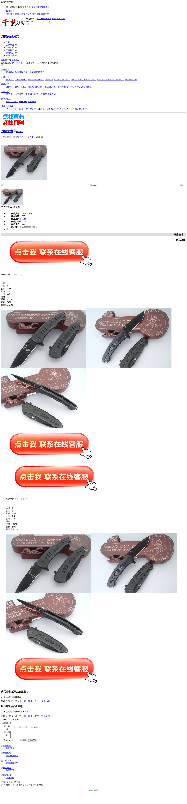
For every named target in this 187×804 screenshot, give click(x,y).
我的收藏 (36, 14)
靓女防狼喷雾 (30, 72)
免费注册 (43, 7)
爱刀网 (17, 782)
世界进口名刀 (7, 99)
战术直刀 (10, 79)
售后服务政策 (12, 755)
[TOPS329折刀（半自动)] (24, 183)
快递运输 (10, 770)
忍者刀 (100, 79)
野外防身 (5, 69)
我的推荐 (45, 14)
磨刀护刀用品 (81, 109)
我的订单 (19, 14)
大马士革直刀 (21, 79)
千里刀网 (14, 785)
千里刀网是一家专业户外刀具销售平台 (18, 137)
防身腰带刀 (35, 109)
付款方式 (10, 55)
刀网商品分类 (10, 36)
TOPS (23, 219)
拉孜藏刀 (43, 94)
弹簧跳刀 (49, 87)
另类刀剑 (51, 94)
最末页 (47, 701)
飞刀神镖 (70, 87)
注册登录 (10, 748)
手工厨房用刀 (118, 79)
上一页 (34, 701)
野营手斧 (107, 79)
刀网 (8, 42)
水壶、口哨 (45, 109)
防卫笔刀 (40, 87)
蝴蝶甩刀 (32, 87)
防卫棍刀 (66, 79)
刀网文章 (7, 131)
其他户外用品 (7, 106)
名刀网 (9, 782)
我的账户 (10, 11)
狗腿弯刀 (10, 53)
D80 (43, 19)
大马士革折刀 (21, 87)
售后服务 (7, 753)
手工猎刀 (92, 79)
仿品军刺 (49, 79)
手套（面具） (23, 109)
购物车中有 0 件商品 (10, 60)
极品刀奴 (58, 79)
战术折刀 (30, 63)
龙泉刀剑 (28, 94)
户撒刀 (35, 94)
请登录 (35, 7)
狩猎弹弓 (40, 72)
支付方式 (7, 760)
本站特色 (10, 778)
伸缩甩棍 (19, 72)
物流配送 (7, 768)
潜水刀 (74, 79)
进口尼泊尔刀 (12, 102)
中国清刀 (19, 94)
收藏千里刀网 (7, 2)
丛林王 (48, 19)
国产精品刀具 (131, 79)
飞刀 (58, 19)
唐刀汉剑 (10, 94)
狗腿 (54, 19)
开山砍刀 (32, 79)
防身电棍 (10, 47)
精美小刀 (20, 63)
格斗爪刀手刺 (60, 87)
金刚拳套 (88, 87)
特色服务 (7, 775)
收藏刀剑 (5, 92)
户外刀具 (5, 77)
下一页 (40, 701)
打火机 (63, 109)
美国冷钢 (32, 102)
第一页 (27, 701)
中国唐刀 (10, 50)
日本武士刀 (82, 79)
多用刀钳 (79, 87)
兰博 (63, 19)
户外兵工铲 (11, 109)
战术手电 (55, 109)
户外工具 (70, 109)
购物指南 (7, 745)
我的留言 (27, 14)
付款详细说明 (12, 763)
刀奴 (39, 19)
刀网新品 (10, 45)
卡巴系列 (23, 102)
